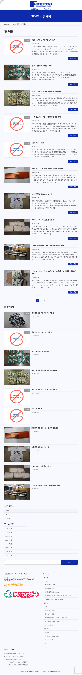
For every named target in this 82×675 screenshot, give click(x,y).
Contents (46, 574)
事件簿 (7, 510)
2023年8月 (8, 540)
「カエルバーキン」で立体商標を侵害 (46, 117)
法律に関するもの (50, 610)
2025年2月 (8, 532)
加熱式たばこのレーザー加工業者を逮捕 (47, 168)
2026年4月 (8, 528)
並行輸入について (50, 588)
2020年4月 (8, 555)
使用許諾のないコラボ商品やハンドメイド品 (58, 596)
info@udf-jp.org (9, 580)
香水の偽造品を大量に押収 (42, 66)
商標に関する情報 (50, 585)
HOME (46, 577)
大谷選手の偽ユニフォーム (42, 194)
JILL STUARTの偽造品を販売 (43, 220)
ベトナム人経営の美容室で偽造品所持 (46, 91)
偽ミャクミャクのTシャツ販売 (43, 40)
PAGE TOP (78, 663)
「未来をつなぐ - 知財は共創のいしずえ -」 (57, 599)
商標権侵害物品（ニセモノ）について (56, 618)
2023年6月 (8, 548)
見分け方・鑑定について (52, 614)
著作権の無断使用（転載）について (55, 621)
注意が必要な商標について (53, 592)
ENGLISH (46, 643)
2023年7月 (8, 544)
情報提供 (47, 632)
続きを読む (73, 58)
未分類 (7, 514)
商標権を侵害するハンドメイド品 (42, 313)
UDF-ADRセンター (49, 640)
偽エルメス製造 (38, 143)
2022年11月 (8, 551)
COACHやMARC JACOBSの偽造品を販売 (48, 245)
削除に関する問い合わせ (52, 636)
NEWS (8, 518)
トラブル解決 (49, 625)
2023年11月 (8, 536)
